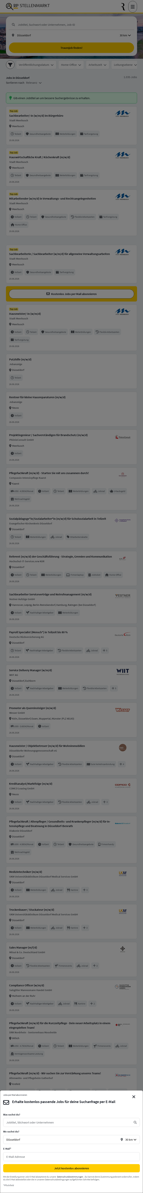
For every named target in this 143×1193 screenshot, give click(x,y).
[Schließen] (134, 1096)
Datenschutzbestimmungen (70, 1176)
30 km (129, 1139)
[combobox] (68, 1122)
